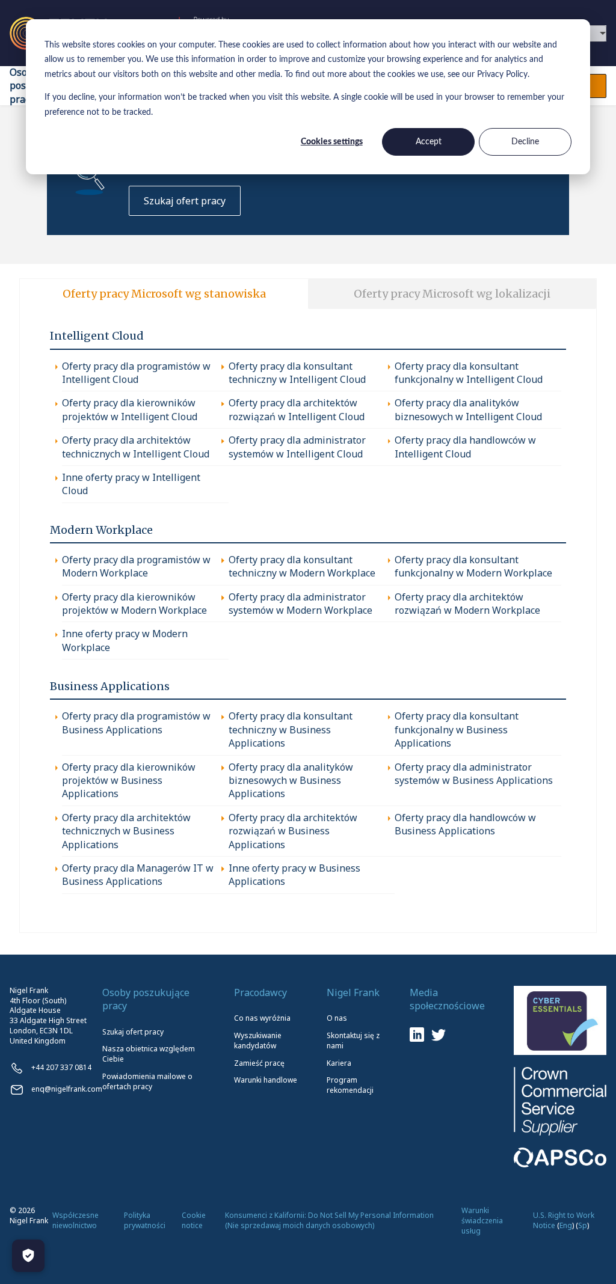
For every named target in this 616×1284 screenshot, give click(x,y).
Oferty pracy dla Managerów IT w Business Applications (138, 874)
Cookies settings (332, 142)
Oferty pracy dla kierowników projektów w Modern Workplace (134, 603)
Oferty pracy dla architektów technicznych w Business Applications (126, 831)
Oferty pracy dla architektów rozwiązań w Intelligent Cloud (297, 409)
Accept (429, 142)
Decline (525, 142)
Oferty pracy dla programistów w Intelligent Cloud (136, 372)
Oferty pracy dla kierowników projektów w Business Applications (129, 780)
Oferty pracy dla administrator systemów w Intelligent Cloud (297, 446)
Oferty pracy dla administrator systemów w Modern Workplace (300, 603)
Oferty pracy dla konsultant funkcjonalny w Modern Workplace (473, 566)
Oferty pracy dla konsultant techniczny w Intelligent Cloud (297, 372)
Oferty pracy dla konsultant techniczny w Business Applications (291, 729)
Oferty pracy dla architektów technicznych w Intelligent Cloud (135, 446)
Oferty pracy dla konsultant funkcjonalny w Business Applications (457, 729)
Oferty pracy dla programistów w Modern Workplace (136, 566)
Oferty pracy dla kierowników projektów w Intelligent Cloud (129, 409)
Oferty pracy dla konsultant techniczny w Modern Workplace (302, 566)
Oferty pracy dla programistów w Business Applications (136, 722)
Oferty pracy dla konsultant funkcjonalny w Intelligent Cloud (469, 372)
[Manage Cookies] (28, 1256)
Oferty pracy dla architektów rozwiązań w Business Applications (293, 831)
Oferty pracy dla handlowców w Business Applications (465, 824)
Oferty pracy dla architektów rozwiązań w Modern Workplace (467, 603)
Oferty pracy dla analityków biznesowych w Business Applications (291, 780)
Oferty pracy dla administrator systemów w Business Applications (474, 773)
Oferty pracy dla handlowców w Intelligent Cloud (465, 446)
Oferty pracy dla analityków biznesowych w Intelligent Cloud (468, 409)
